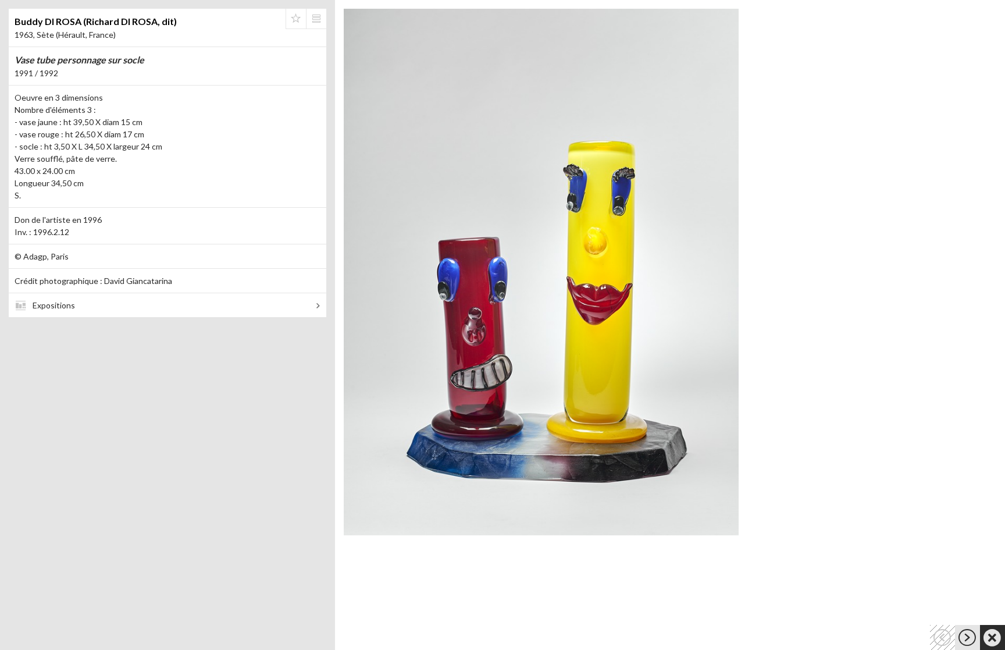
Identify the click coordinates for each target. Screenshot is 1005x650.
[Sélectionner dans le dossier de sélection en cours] (296, 19)
